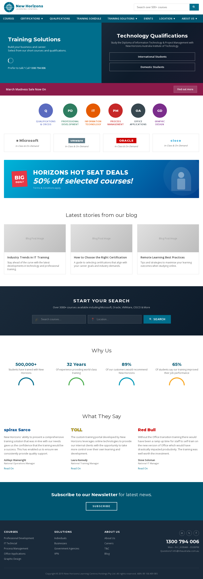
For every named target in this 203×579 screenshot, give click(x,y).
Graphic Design (12, 559)
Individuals (60, 538)
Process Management (16, 548)
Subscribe (101, 506)
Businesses (60, 543)
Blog (107, 553)
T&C (106, 548)
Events (148, 18)
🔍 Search (157, 319)
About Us (109, 538)
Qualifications (60, 18)
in (182, 533)
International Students (152, 56)
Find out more (185, 89)
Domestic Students (152, 67)
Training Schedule (89, 18)
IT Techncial (10, 543)
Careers (108, 543)
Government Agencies (66, 548)
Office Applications (14, 553)
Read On (9, 468)
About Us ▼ (189, 18)
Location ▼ (167, 18)
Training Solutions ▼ (122, 18)
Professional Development (19, 538)
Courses (8, 18)
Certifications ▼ (32, 18)
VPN (56, 553)
